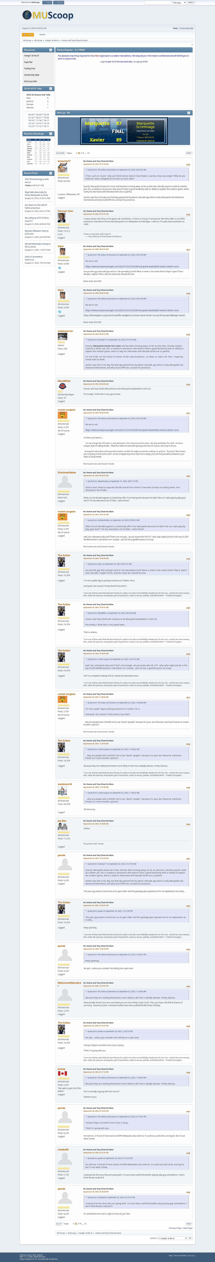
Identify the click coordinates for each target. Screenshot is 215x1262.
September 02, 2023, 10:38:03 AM (96, 653)
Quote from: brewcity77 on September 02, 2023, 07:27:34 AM (112, 339)
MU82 (45, 195)
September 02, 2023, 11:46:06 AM (96, 824)
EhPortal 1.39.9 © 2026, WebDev (31, 1255)
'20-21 (38, 117)
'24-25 (31, 114)
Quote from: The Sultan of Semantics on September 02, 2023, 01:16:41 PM (117, 1116)
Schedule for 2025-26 (145, 140)
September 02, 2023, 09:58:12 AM (96, 475)
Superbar (28, 62)
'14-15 (38, 123)
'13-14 (46, 123)
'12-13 (31, 126)
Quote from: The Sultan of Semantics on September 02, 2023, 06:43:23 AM (117, 170)
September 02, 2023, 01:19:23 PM (96, 1111)
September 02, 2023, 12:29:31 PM (96, 905)
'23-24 (38, 114)
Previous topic (175, 1228)
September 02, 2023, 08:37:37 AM (96, 249)
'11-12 (38, 126)
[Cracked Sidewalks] (60, 190)
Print (188, 153)
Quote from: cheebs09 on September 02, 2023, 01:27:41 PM (111, 1197)
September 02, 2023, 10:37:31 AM (96, 607)
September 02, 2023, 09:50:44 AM (96, 384)
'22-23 (46, 114)
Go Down (60, 153)
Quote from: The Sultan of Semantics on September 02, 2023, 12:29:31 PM (117, 954)
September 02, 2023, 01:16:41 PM (96, 1026)
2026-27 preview (32, 256)
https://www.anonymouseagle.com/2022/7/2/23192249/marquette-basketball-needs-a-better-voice (132, 266)
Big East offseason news (35, 231)
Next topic (188, 1228)
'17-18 (38, 120)
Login (102, 61)
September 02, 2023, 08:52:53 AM (96, 293)
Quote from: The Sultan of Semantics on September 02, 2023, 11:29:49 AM (117, 991)
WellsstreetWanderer (69, 984)
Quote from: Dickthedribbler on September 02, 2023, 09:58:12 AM (114, 520)
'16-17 (46, 120)
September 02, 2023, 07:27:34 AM (96, 164)
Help (170, 1255)
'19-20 (46, 117)
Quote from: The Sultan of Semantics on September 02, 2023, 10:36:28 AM (117, 702)
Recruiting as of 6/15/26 (36, 218)
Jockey (61, 1069)
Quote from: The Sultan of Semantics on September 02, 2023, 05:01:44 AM (117, 255)
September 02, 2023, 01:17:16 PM (96, 1072)
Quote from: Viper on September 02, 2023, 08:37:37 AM (109, 564)
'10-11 (46, 126)
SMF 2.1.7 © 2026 (26, 1257)
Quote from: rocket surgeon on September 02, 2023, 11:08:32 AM (113, 749)
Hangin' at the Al (31, 55)
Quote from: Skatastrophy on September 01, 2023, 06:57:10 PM (113, 481)
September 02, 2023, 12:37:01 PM (96, 986)
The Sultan (64, 555)
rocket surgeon (66, 409)
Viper (61, 246)
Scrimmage (145, 126)
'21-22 (31, 117)
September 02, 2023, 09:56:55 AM (96, 413)
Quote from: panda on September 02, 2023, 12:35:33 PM (110, 1031)
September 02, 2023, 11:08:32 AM (96, 697)
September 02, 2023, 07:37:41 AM (96, 214)
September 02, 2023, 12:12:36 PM (96, 858)
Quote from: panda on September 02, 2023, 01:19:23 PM (110, 1158)
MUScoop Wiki (30, 81)
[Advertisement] (124, 86)
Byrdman (36, 208)
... (86, 153)
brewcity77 (64, 161)
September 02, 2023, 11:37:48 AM (96, 787)
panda (61, 855)
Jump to (153, 1238)
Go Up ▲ (191, 1255)
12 (88, 153)
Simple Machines (39, 1257)
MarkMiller (64, 381)
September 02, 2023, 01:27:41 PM (96, 1152)
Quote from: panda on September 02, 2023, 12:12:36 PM (110, 911)
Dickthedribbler (67, 472)
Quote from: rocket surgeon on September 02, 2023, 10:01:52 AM (113, 659)
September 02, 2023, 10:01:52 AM (96, 514)
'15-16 (31, 123)
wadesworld (65, 784)
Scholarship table (186, 28)
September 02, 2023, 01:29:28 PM (96, 1192)
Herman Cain (65, 211)
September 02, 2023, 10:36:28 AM (96, 558)
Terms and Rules (180, 1255)
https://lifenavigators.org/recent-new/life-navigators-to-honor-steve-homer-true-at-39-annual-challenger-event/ (134, 315)
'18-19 (31, 120)
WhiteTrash (29, 260)
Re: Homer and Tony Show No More (98, 161)
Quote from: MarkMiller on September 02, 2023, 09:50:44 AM (112, 613)
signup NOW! (142, 61)
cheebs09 (63, 1149)
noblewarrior (65, 331)
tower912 (29, 221)
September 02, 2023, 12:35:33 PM (96, 949)
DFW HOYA (29, 234)
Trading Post (29, 68)
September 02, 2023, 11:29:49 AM (96, 743)
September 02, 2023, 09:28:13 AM (96, 334)
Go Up (58, 1224)
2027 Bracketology (33, 179)
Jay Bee (62, 820)
